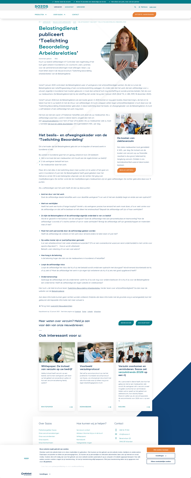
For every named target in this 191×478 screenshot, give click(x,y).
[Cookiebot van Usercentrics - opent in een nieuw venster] (26, 474)
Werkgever (58, 7)
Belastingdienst (58, 291)
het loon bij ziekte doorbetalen (60, 124)
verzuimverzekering (50, 121)
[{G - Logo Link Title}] (41, 7)
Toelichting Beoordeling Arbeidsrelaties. (84, 288)
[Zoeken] (135, 7)
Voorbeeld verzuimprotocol (89, 368)
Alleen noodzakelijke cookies (161, 461)
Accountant (69, 7)
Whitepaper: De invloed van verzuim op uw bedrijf (56, 368)
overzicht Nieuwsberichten (61, 306)
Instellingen (44, 474)
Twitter (84, 311)
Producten (39, 15)
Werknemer (81, 7)
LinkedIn (90, 311)
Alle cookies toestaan (160, 450)
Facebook (78, 311)
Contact (75, 15)
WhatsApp (97, 311)
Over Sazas (58, 15)
